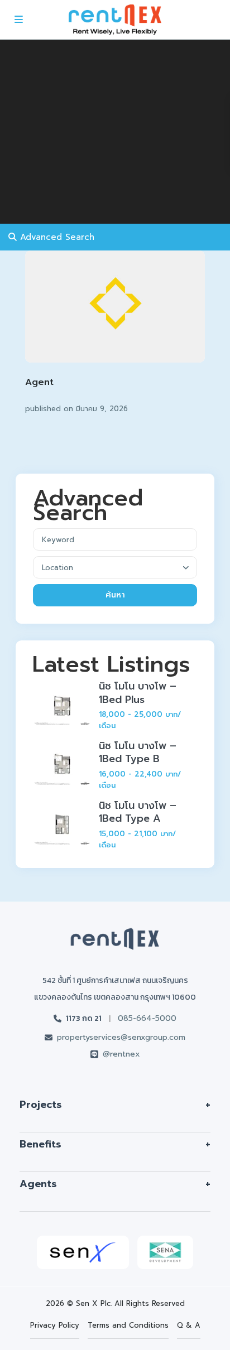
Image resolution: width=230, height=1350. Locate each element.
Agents (38, 1184)
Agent (39, 382)
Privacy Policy (54, 1325)
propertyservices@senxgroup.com (121, 1037)
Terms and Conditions (128, 1325)
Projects (41, 1105)
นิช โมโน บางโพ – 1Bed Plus (137, 692)
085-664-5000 (147, 1018)
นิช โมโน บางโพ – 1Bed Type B (137, 752)
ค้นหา (115, 595)
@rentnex (121, 1054)
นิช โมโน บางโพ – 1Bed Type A (137, 812)
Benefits (40, 1144)
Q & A (188, 1325)
